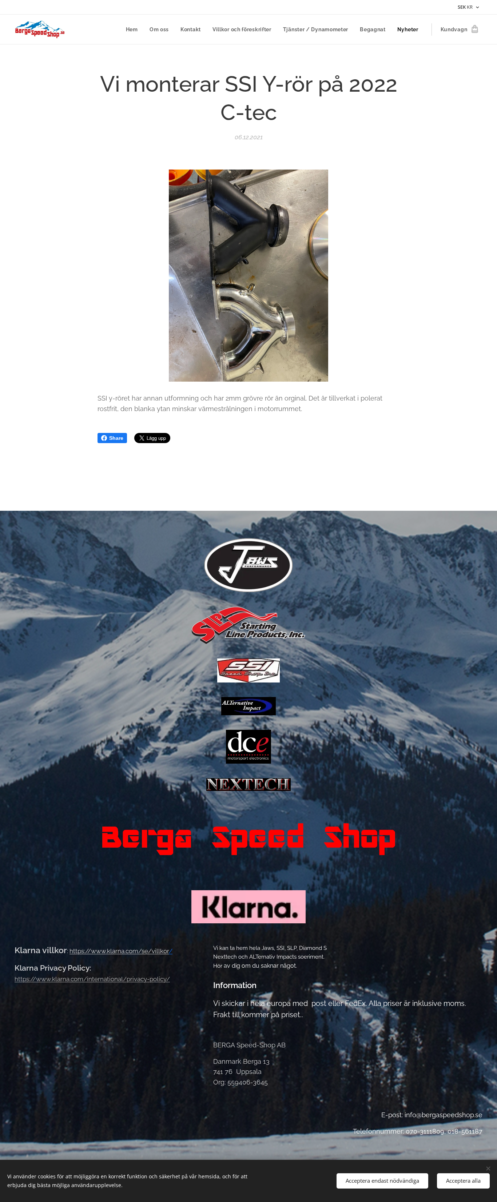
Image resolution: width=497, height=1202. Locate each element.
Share (116, 438)
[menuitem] (134, 29)
